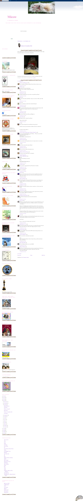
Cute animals (6, 487)
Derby (5, 443)
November (5, 403)
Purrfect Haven (22, 112)
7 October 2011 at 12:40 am (23, 111)
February (5, 425)
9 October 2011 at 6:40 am (23, 222)
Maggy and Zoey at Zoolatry (8, 457)
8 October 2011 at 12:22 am (23, 183)
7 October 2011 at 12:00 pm (23, 171)
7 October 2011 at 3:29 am (23, 142)
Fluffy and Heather (22, 178)
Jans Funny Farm (22, 168)
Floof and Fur (6, 491)
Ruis (4, 466)
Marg (20, 97)
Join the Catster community (5, 376)
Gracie (5, 449)
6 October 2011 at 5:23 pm (23, 85)
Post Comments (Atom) (25, 257)
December (5, 401)
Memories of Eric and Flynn (24, 151)
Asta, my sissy (6, 439)
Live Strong (5, 413)
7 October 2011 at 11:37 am (23, 167)
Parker (5, 465)
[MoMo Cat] (3, 113)
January (5, 426)
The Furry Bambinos (23, 234)
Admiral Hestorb (22, 190)
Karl (4, 456)
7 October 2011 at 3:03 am (23, 138)
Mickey (5, 458)
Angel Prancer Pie (22, 147)
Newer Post (19, 255)
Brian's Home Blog (22, 242)
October (5, 404)
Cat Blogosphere (6, 484)
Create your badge (4, 114)
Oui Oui (21, 172)
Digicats (5, 488)
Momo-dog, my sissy (7, 461)
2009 (4, 430)
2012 (4, 399)
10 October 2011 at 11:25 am (23, 245)
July (5, 418)
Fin (4, 447)
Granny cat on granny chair (26, 45)
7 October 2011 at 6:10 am (23, 154)
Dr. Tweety (5, 444)
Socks (5, 469)
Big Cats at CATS (6, 483)
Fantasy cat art (6, 489)
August (5, 416)
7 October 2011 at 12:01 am (23, 105)
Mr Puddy (21, 86)
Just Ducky (21, 164)
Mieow (12, 16)
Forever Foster (22, 106)
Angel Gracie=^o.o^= (23, 224)
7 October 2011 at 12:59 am (23, 115)
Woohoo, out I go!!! (7, 408)
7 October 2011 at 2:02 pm (23, 177)
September (6, 415)
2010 (4, 428)
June (5, 419)
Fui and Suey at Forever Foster (8, 448)
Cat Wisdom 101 (22, 184)
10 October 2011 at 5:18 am (23, 233)
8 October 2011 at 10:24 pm (23, 213)
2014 (4, 396)
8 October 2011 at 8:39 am (23, 188)
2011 (4, 400)
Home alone (6, 410)
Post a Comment (19, 253)
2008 (4, 431)
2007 (4, 433)
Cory (20, 214)
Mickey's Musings (22, 246)
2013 (4, 397)
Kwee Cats (21, 200)
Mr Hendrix (6, 462)
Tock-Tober (5, 407)
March (5, 423)
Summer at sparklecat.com (24, 82)
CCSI (5, 485)
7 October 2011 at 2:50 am (23, 121)
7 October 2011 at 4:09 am (23, 150)
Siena (5, 467)
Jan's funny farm (6, 453)
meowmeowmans (22, 229)
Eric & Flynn (6, 446)
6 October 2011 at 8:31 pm (23, 91)
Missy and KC (6, 460)
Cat (20, 143)
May (5, 421)
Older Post (43, 255)
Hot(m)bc (5, 452)
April (5, 422)
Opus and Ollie (6, 464)
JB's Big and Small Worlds (24, 195)
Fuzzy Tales (21, 116)
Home (31, 255)
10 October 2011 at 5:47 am (23, 241)
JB (4, 455)
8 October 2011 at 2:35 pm (23, 199)
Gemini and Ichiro (22, 139)
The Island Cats (6, 472)
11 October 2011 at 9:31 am (23, 251)
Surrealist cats (6, 492)
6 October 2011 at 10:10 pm (23, 95)
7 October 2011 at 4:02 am (23, 146)
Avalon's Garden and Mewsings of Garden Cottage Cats (28, 132)
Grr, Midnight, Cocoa (7, 451)
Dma (20, 102)
